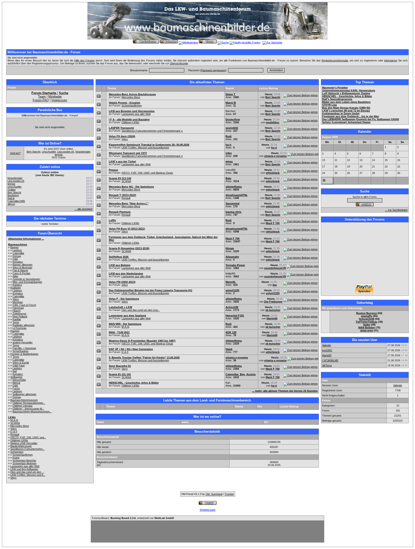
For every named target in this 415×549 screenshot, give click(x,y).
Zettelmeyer (19, 313)
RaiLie (11, 198)
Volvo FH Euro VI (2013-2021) (127, 228)
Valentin (326, 345)
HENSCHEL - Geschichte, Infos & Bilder (134, 382)
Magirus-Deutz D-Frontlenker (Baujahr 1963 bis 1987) (142, 340)
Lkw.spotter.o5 (65, 151)
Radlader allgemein (23, 325)
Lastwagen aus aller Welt (24, 466)
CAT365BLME (330, 360)
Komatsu (17, 261)
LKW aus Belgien (119, 265)
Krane (15, 457)
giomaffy (366, 316)
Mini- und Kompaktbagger (27, 281)
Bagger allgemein (22, 264)
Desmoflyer (233, 119)
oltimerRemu (234, 186)
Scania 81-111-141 (120, 374)
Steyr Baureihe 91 (120, 365)
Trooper (229, 494)
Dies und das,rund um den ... (27, 472)
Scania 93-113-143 (120, 178)
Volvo (15, 299)
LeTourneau (19, 328)
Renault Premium (120, 211)
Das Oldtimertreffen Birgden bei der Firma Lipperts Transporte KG (150, 290)
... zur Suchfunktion (396, 210)
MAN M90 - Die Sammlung (125, 323)
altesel (11, 204)
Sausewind (232, 203)
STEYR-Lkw (329, 104)
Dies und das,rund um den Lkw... (141, 310)
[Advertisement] (365, 253)
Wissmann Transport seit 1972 (128, 153)
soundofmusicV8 (275, 268)
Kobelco (17, 284)
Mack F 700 (273, 223)
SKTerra (327, 365)
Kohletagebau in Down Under (341, 113)
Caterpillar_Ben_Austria (241, 374)
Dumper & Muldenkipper (24, 353)
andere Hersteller (22, 342)
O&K (15, 258)
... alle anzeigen (83, 209)
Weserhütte (19, 379)
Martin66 (272, 318)
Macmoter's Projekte (335, 87)
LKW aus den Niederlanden (126, 273)
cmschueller (49, 151)
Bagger (14, 247)
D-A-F (14, 431)
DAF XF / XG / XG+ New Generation (131, 349)
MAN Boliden (366, 327)
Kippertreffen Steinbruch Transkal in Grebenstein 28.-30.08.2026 (149, 144)
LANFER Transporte (121, 127)
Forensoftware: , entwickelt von (133, 518)
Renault (14, 434)
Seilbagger (16, 377)
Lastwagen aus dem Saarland (127, 315)
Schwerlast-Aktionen (24, 463)
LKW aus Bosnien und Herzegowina (131, 111)
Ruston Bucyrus (366, 313)
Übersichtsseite (179, 63)
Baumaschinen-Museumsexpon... (32, 411)
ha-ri (228, 144)
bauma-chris (233, 211)
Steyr (13, 477)
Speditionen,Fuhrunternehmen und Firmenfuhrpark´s (152, 130)
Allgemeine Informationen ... (26, 238)
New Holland (19, 316)
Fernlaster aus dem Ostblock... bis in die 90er (350, 116)
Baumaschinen (17, 244)
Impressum (59, 100)
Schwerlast (16, 451)
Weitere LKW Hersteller (23, 443)
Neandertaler (82, 151)
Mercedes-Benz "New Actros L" (128, 203)
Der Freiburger (273, 301)
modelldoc (272, 122)
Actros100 (232, 307)
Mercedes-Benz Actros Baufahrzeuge (132, 94)
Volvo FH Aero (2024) (122, 136)
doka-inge (366, 330)
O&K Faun (18, 365)
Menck (16, 382)
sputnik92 (232, 127)
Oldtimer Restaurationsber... (28, 402)
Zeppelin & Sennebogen (26, 279)
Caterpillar (18, 253)
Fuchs (16, 388)
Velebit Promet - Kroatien (124, 102)
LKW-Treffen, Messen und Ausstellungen (145, 147)
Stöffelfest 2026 (118, 256)
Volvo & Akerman (22, 267)
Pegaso (113, 169)
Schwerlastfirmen (22, 454)
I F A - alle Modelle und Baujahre (129, 119)
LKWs (12, 417)
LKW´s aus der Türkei (122, 161)
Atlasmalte (232, 256)
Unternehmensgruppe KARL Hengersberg (348, 90)
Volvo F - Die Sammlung (124, 298)
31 (324, 180)
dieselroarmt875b (236, 195)
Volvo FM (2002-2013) (122, 281)
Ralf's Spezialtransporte (337, 99)
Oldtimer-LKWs (19, 440)
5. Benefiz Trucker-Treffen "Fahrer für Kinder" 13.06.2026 (144, 357)
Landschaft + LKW (120, 307)
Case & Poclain (21, 273)
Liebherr (17, 250)
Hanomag (18, 307)
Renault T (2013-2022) (122, 195)
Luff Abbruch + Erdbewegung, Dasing (346, 93)
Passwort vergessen (213, 70)
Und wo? (15, 153)
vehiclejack (273, 172)
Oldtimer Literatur (22, 405)
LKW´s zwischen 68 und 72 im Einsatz (346, 110)
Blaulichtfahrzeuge (21, 446)
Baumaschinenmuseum (24, 400)
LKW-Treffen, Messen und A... (27, 474)
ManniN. (231, 281)
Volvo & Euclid (20, 362)
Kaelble (16, 319)
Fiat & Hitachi (20, 270)
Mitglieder (55, 96)
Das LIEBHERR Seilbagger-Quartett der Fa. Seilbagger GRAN (360, 119)
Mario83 (326, 355)
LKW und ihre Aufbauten (24, 469)
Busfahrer (13, 195)
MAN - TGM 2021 (119, 332)
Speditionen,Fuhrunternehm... (27, 449)
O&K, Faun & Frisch (24, 305)
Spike (366, 324)
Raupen (14, 330)
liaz (275, 284)
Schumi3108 (366, 318)
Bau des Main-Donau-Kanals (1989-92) (346, 107)
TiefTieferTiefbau (366, 321)
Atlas (15, 276)
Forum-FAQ (41, 100)
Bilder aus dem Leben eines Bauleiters (346, 102)
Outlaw (11, 189)
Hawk (229, 349)
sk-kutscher (272, 310)
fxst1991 (327, 350)
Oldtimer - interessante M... (28, 408)
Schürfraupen (20, 351)
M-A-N (14, 420)
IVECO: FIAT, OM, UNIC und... (28, 437)
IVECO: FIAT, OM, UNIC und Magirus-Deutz (147, 172)
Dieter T (230, 94)
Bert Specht (33, 151)
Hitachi (16, 310)
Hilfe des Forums (84, 60)
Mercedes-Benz (19, 425)
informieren (390, 60)
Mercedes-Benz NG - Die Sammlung (131, 186)
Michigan (17, 302)
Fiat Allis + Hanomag (24, 348)
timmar (59, 154)
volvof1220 (232, 290)
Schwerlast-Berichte (24, 460)
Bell (14, 371)
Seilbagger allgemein (24, 394)
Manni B (231, 102)
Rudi (229, 136)
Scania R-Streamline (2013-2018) (129, 248)
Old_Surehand (214, 494)
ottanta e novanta (275, 156)
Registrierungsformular (335, 60)
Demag (16, 256)
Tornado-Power (235, 265)
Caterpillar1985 (16, 201)
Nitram (230, 248)
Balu (228, 178)
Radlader (15, 287)
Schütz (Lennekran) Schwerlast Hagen (346, 122)
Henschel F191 (235, 315)
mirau (229, 161)
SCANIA (15, 423)
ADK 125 (231, 332)
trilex (229, 153)
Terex (15, 322)
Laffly (112, 220)
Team (42, 96)
